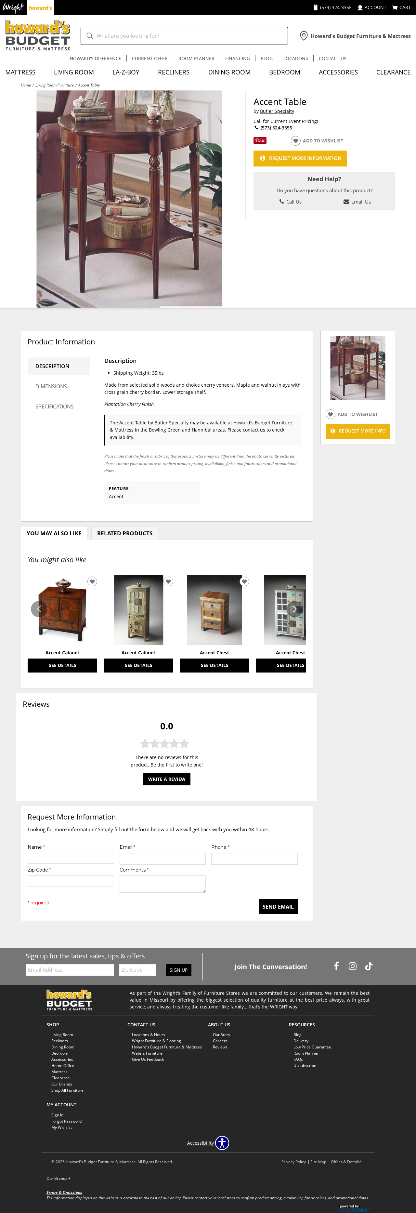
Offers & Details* (346, 1162)
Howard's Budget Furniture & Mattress (167, 1047)
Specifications (54, 406)
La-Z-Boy (125, 72)
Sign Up (179, 970)
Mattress (20, 72)
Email (127, 847)
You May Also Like (54, 533)
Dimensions (51, 386)
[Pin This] (260, 142)
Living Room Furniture (54, 84)
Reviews (220, 1047)
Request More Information (305, 158)
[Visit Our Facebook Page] (337, 966)
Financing (237, 58)
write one (191, 765)
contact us (254, 430)
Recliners (173, 72)
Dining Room (229, 72)
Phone (220, 847)
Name (36, 847)
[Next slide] (295, 609)
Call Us (293, 201)
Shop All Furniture (67, 1090)
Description (52, 366)
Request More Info (362, 431)
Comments (134, 870)
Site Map (318, 1162)
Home (26, 84)
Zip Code (39, 870)
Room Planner (196, 58)
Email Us (360, 201)
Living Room (74, 72)
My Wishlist (61, 1127)
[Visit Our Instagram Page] (353, 966)
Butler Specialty (277, 111)
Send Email (278, 906)
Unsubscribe (304, 1065)
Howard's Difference (95, 58)
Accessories (338, 72)
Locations (295, 58)
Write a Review (167, 779)
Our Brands (58, 1178)
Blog (267, 58)
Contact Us (332, 58)
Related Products (124, 533)
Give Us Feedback (148, 1059)
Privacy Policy (293, 1162)
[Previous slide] (39, 609)
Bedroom (284, 72)
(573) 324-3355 (275, 128)
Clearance (393, 72)
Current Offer (150, 58)
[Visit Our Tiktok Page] (369, 966)
